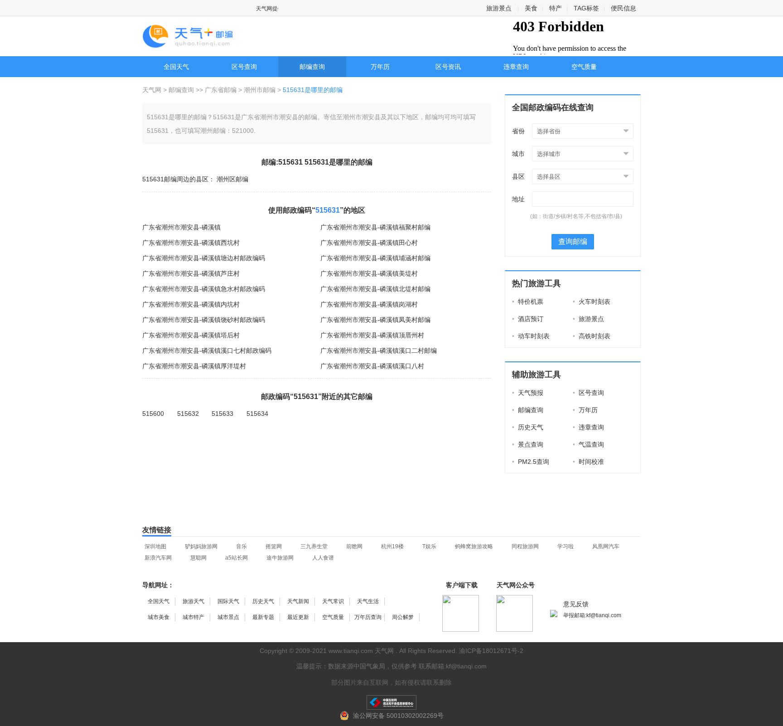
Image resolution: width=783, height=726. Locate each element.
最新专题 (263, 617)
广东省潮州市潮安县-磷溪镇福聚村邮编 (375, 227)
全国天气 (176, 66)
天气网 (152, 89)
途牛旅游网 (280, 558)
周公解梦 (403, 617)
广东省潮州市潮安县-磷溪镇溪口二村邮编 (378, 350)
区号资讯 (448, 66)
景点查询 (527, 444)
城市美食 (158, 617)
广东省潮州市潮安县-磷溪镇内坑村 (191, 304)
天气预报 (527, 392)
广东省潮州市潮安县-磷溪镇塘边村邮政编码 (203, 258)
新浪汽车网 (158, 558)
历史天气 (527, 427)
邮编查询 (312, 66)
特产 (555, 8)
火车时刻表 (591, 301)
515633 (222, 413)
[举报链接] (391, 702)
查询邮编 (572, 241)
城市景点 (228, 617)
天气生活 (368, 601)
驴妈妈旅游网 (201, 546)
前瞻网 (354, 546)
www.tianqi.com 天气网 (361, 650)
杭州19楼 (392, 546)
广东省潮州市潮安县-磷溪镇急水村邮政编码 (203, 288)
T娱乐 (429, 546)
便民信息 (623, 8)
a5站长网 (236, 558)
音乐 (241, 546)
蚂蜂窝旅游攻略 (474, 546)
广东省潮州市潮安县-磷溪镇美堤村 (369, 273)
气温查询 (588, 444)
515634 (257, 413)
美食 (531, 8)
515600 (153, 413)
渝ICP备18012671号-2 (491, 650)
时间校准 (588, 461)
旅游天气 (193, 601)
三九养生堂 (314, 546)
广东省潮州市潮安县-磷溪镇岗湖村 (369, 304)
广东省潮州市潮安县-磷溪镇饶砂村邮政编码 (203, 319)
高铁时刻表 (591, 336)
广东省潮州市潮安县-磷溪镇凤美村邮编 (375, 319)
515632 (188, 413)
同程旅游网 (525, 546)
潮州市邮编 (260, 89)
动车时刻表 (531, 336)
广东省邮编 (221, 89)
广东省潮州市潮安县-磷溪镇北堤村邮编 (375, 288)
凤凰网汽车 (605, 546)
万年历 (380, 66)
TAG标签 (586, 8)
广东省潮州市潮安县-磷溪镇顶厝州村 (372, 335)
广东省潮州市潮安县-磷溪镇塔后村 (191, 335)
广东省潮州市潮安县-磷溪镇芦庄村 (191, 273)
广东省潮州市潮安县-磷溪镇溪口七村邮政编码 (206, 350)
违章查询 (516, 66)
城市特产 (193, 617)
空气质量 (584, 66)
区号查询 (244, 66)
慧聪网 (198, 558)
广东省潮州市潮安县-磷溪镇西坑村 (191, 242)
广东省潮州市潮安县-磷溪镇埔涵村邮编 (375, 258)
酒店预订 (527, 318)
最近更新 (298, 617)
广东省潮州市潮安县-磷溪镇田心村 (369, 242)
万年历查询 (368, 617)
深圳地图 (155, 546)
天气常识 (333, 601)
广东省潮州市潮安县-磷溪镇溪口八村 (372, 366)
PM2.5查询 (530, 461)
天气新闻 (298, 601)
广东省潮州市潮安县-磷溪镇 (181, 227)
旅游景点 (499, 8)
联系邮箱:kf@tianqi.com (453, 666)
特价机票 (527, 301)
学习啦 (565, 546)
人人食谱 (323, 558)
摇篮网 (274, 546)
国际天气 (228, 601)
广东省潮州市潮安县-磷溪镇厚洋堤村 (194, 366)
